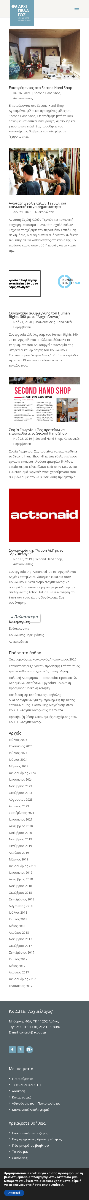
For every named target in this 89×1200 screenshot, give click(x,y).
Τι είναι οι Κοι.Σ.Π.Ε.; (27, 1085)
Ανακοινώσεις (23, 98)
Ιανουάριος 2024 (20, 779)
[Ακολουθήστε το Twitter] (20, 1049)
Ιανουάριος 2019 (20, 872)
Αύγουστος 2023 (21, 799)
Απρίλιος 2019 (19, 853)
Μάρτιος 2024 (18, 766)
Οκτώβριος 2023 (20, 793)
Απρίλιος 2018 (19, 932)
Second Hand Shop (47, 93)
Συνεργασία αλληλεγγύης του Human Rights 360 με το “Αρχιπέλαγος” (39, 315)
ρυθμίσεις (56, 1185)
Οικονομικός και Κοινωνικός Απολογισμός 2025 (42, 659)
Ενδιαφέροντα (19, 628)
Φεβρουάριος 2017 (22, 979)
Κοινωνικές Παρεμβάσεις (26, 635)
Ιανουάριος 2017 (20, 986)
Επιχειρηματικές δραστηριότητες (37, 1139)
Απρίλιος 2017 (19, 972)
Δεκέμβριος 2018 (21, 879)
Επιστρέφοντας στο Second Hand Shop (40, 87)
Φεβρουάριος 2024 (22, 773)
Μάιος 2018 (17, 926)
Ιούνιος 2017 (18, 959)
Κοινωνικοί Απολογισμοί (30, 1109)
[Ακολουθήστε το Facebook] (12, 1049)
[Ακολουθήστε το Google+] (29, 1049)
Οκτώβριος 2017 (20, 946)
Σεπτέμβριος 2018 (21, 899)
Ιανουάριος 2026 (20, 746)
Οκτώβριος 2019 (20, 846)
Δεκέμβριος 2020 (21, 826)
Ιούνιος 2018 (18, 919)
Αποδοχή (14, 1193)
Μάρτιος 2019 (18, 859)
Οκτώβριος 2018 (20, 892)
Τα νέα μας (20, 1151)
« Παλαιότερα (24, 617)
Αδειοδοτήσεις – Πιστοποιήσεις (36, 1103)
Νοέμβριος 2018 (20, 886)
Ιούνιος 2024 (18, 759)
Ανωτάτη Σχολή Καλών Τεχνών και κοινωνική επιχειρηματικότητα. (37, 205)
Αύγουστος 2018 (21, 906)
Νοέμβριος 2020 (20, 833)
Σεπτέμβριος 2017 (21, 952)
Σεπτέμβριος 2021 (21, 813)
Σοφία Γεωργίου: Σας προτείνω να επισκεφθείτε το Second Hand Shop (38, 431)
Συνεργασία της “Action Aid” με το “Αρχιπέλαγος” (36, 552)
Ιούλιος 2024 (18, 753)
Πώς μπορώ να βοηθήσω (30, 1145)
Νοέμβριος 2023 (20, 786)
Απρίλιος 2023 (19, 806)
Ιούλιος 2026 (18, 740)
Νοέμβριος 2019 (20, 839)
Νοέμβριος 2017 (20, 939)
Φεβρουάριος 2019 (22, 866)
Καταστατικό (22, 1097)
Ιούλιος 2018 (18, 912)
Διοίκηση (18, 1091)
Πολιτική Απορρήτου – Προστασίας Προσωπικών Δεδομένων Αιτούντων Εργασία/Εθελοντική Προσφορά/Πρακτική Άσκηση (43, 683)
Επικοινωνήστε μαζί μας (30, 1133)
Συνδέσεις (20, 1158)
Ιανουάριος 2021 (20, 819)
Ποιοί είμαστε (22, 1078)
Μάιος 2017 (17, 966)
